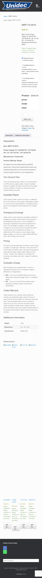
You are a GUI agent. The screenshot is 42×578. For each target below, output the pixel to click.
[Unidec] (17, 6)
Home (5, 16)
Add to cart (27, 119)
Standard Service (28, 58)
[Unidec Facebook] (5, 548)
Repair (10, 20)
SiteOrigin (19, 574)
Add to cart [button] (7, 526)
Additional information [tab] (22, 135)
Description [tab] (9, 135)
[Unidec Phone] (5, 552)
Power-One (25, 130)
